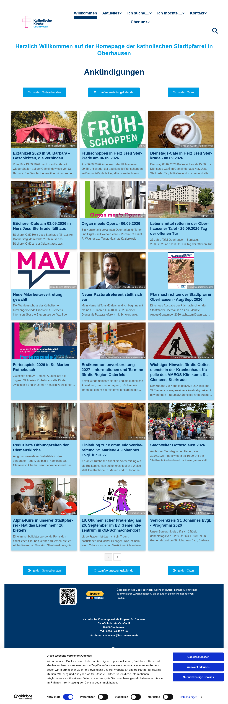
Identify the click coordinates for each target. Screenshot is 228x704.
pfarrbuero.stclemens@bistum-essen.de (114, 635)
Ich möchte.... (169, 13)
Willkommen (85, 13)
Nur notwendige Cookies (198, 677)
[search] (215, 31)
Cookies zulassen (198, 656)
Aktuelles (110, 13)
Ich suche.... (138, 13)
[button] (44, 92)
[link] (112, 14)
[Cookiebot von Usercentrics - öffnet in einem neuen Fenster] (23, 697)
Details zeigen (188, 696)
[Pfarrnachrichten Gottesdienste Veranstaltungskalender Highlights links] (121, 14)
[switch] (103, 697)
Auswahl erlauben (198, 667)
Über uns (139, 22)
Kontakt (197, 13)
